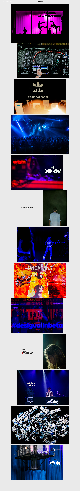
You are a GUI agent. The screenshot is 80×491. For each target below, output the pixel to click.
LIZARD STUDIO (40, 2)
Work (4, 1)
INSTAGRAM (7, 1)
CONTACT (11, 1)
